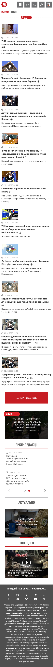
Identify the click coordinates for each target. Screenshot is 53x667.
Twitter (9, 599)
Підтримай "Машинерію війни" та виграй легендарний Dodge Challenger (17, 460)
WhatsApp (44, 595)
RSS (44, 599)
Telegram (35, 595)
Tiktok (26, 595)
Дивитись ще (27, 397)
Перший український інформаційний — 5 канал (4, 5)
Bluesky (26, 599)
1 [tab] (25, 491)
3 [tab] (41, 537)
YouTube (35, 599)
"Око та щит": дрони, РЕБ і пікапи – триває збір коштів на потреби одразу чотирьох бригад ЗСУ (17, 481)
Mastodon (18, 599)
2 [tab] (29, 491)
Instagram (18, 595)
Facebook (9, 595)
